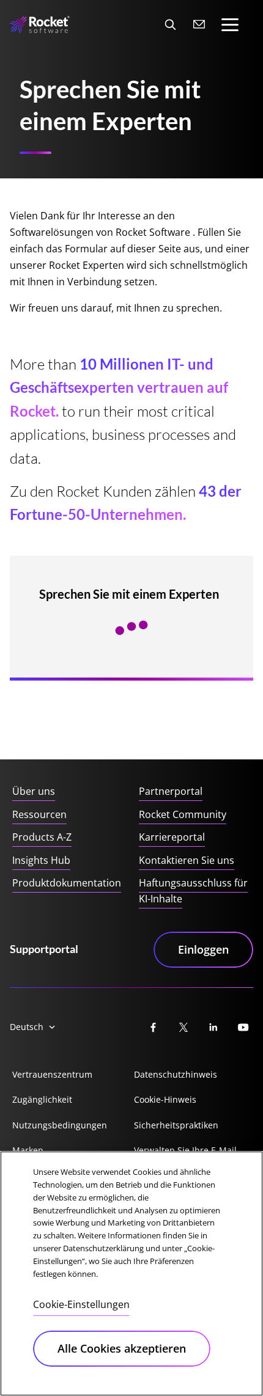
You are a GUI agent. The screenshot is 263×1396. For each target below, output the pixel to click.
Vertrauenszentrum (52, 1074)
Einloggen (203, 949)
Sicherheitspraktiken (176, 1125)
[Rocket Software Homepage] (40, 25)
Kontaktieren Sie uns (186, 860)
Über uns (33, 791)
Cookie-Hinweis (165, 1099)
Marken (27, 1150)
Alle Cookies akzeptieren (121, 1348)
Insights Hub (41, 860)
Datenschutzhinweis (175, 1074)
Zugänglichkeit (42, 1099)
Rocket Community (182, 814)
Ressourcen (39, 814)
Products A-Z (42, 837)
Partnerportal (170, 791)
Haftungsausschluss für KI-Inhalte (193, 890)
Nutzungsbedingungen (59, 1125)
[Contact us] (199, 24)
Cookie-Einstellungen (81, 1304)
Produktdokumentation (66, 883)
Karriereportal (172, 837)
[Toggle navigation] (230, 24)
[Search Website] (170, 24)
